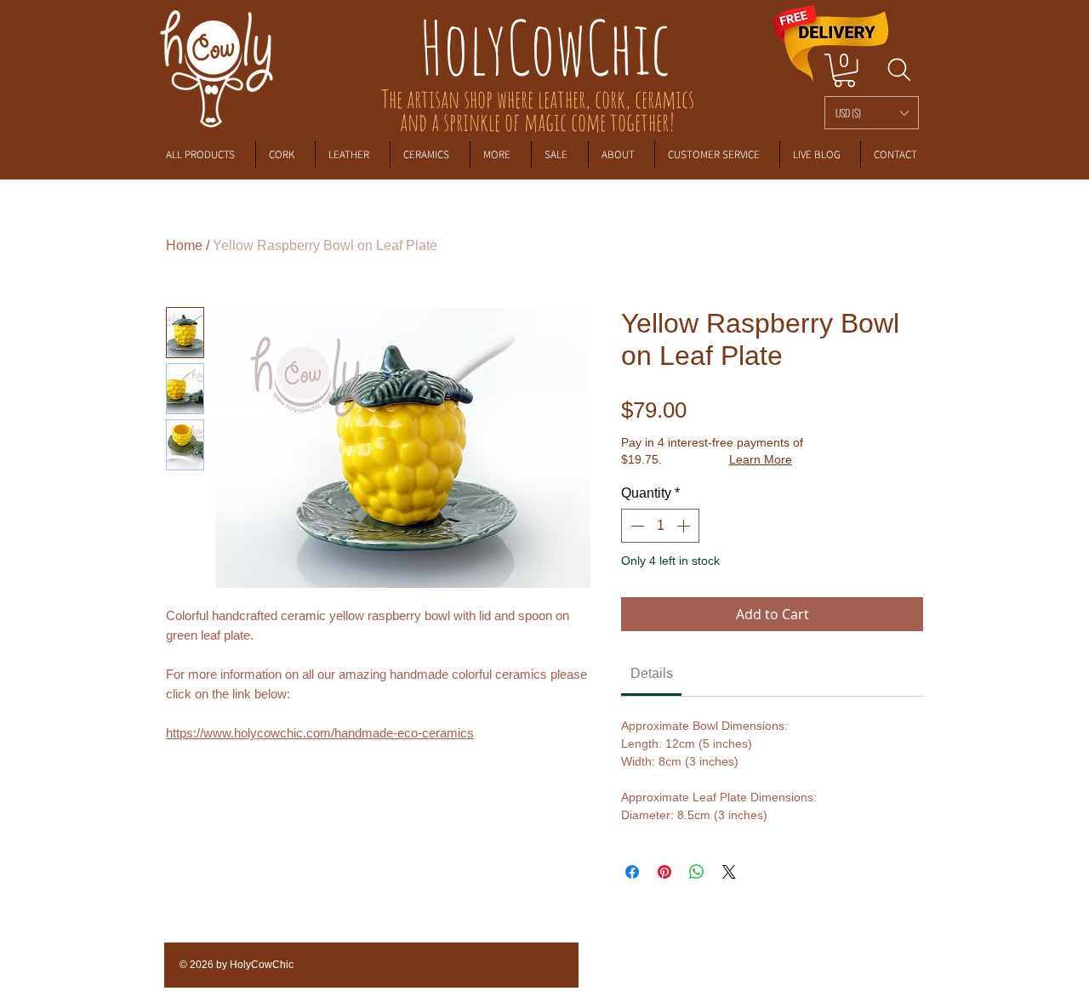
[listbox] (871, 112)
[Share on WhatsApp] (697, 872)
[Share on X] (729, 872)
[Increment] (685, 526)
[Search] (899, 70)
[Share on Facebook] (632, 872)
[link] (844, 70)
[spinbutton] (660, 526)
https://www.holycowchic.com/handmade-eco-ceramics (320, 733)
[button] (871, 112)
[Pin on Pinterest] (664, 872)
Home (184, 245)
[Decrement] (635, 526)
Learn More (760, 459)
